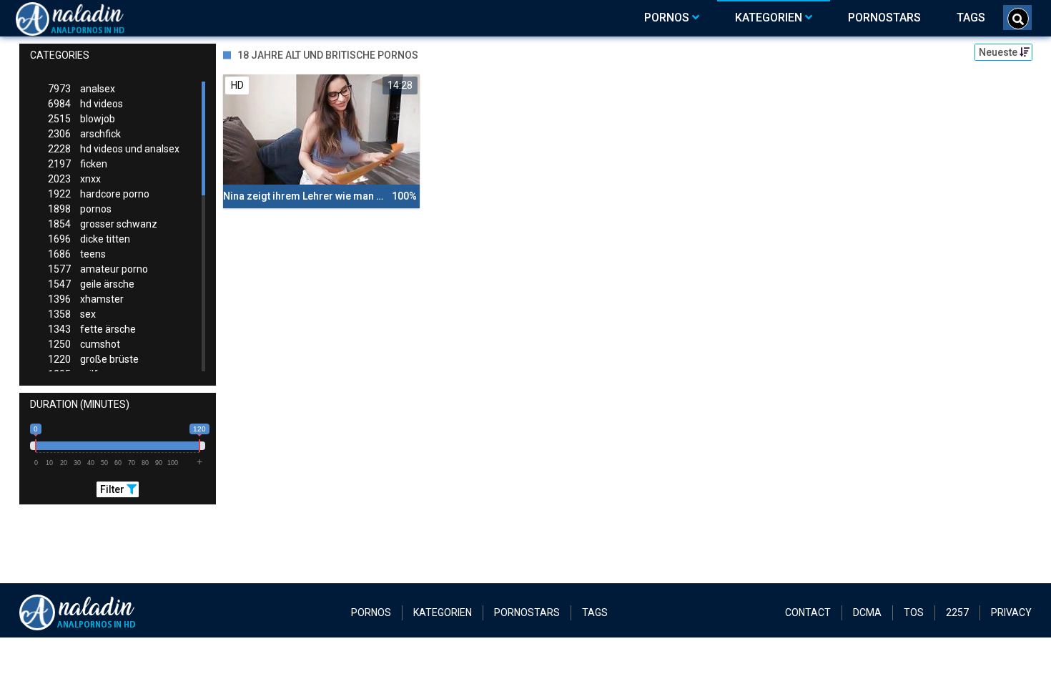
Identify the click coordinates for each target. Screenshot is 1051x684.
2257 (957, 612)
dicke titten (89, 239)
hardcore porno (98, 194)
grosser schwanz (102, 224)
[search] (1018, 18)
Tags (595, 612)
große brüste (93, 359)
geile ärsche (91, 284)
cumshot (84, 344)
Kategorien (442, 612)
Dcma (867, 612)
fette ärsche (92, 329)
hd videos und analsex (113, 149)
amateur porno (98, 269)
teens (77, 254)
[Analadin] (88, 18)
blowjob (81, 118)
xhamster (86, 299)
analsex (81, 88)
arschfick (84, 134)
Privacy (1011, 612)
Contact (808, 612)
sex (72, 314)
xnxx (74, 179)
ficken (77, 164)
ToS (914, 612)
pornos (80, 209)
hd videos (85, 103)
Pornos (371, 612)
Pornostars (527, 612)
